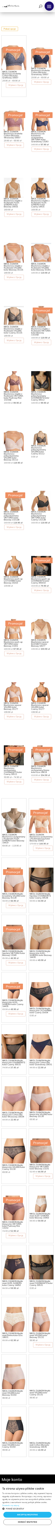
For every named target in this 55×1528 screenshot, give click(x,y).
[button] (49, 6)
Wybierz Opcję (15, 85)
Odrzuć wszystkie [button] (27, 1522)
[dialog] (27, 1505)
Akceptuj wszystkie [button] (27, 1514)
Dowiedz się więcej (10, 1505)
